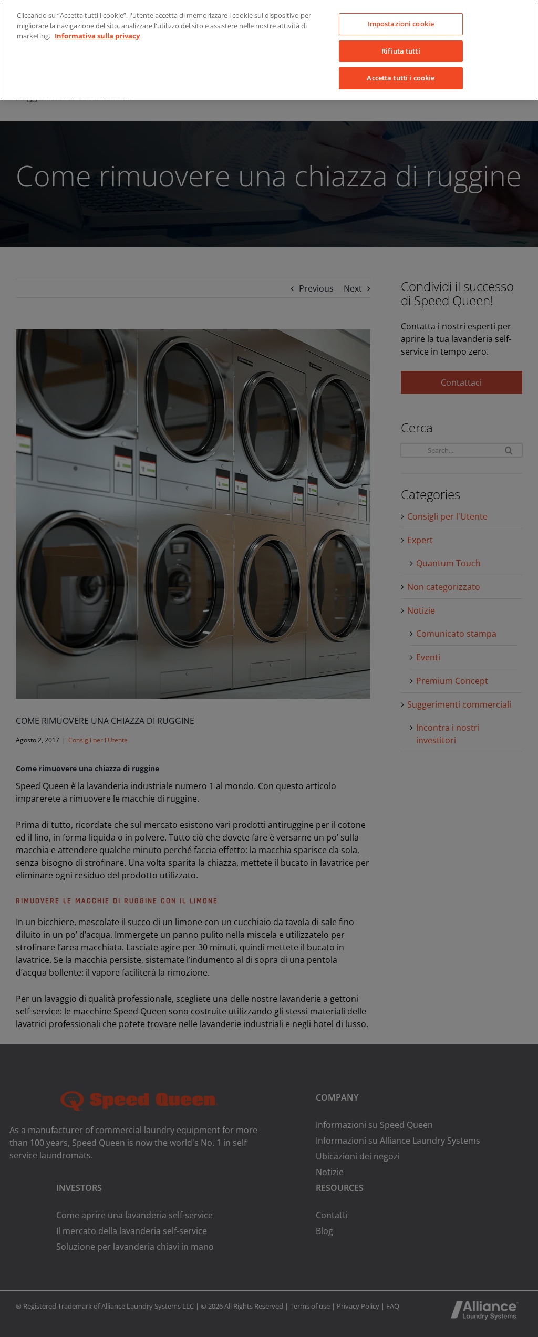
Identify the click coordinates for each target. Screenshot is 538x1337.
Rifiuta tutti (400, 51)
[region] (269, 50)
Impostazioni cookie (401, 23)
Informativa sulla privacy (97, 35)
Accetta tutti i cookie (400, 77)
